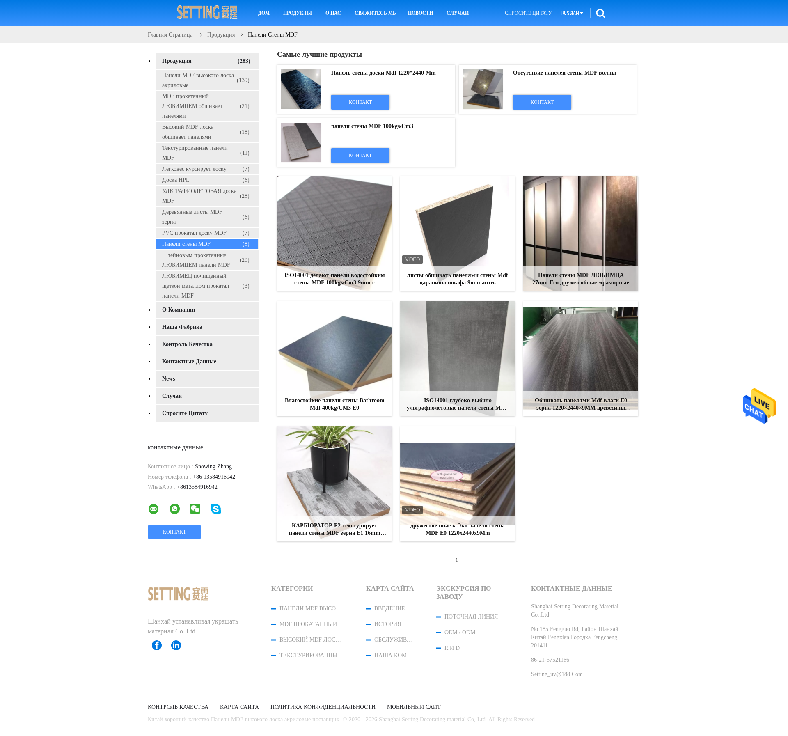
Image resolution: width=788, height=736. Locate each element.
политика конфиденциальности (323, 707)
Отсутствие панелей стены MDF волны (564, 73)
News (168, 379)
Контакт (360, 102)
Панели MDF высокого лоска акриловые (206, 80)
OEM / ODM (459, 632)
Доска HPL (206, 180)
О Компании (178, 310)
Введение (389, 608)
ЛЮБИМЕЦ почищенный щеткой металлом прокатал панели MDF (206, 286)
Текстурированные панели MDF (206, 153)
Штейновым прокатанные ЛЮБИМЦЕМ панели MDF (206, 260)
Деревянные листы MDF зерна (206, 217)
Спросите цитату (528, 13)
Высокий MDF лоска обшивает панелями (206, 132)
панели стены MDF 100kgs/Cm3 (372, 126)
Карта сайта (239, 707)
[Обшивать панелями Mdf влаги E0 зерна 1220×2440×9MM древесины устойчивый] (580, 358)
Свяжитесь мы (375, 13)
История (387, 624)
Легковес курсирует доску (206, 169)
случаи (172, 396)
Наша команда (394, 655)
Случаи (458, 13)
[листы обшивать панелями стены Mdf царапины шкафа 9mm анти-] (457, 233)
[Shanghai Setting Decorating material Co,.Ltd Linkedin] (180, 645)
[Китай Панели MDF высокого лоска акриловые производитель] (207, 13)
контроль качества (187, 344)
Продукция (206, 61)
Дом (264, 13)
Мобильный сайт (414, 707)
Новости (420, 13)
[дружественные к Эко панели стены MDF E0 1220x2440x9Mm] (457, 483)
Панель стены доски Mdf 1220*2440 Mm (383, 73)
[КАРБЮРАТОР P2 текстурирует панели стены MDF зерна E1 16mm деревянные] (334, 483)
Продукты (297, 13)
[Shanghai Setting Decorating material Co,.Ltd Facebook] (161, 645)
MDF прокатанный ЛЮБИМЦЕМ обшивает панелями (206, 106)
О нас (333, 13)
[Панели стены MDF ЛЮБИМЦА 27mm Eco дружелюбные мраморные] (580, 233)
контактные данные (189, 361)
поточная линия (471, 617)
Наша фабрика (182, 327)
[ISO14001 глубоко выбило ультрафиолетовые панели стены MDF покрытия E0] (457, 358)
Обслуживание (394, 640)
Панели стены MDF (206, 244)
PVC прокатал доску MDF (206, 233)
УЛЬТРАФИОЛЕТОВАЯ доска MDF (206, 196)
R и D (452, 648)
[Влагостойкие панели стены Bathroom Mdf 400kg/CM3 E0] (334, 358)
